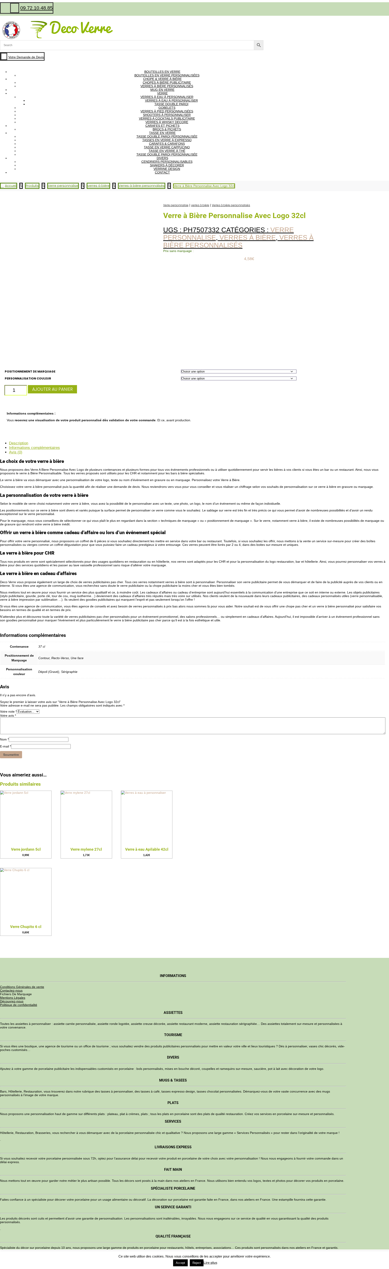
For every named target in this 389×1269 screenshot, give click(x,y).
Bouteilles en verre (162, 72)
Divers (162, 158)
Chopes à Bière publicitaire (167, 82)
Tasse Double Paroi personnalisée (166, 136)
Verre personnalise (175, 205)
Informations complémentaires (34, 448)
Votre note (8, 711)
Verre (162, 93)
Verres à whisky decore (166, 122)
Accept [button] (180, 1263)
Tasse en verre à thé (167, 151)
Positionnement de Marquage (30, 371)
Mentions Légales (12, 997)
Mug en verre (162, 89)
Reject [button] (196, 1263)
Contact (162, 172)
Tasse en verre (162, 133)
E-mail (5, 746)
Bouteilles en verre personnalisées (166, 75)
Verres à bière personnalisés (166, 86)
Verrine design (167, 169)
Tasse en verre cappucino (167, 147)
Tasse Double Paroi (171, 104)
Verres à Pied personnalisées (166, 111)
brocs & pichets (167, 129)
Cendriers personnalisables (166, 161)
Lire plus (210, 1263)
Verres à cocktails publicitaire (167, 118)
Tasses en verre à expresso (167, 140)
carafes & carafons (167, 143)
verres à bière (200, 205)
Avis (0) (15, 452)
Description (18, 443)
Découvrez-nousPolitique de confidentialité (18, 1003)
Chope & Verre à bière (162, 79)
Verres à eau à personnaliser (166, 97)
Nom (4, 739)
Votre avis (8, 715)
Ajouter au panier (52, 389)
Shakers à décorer (167, 165)
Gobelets (166, 107)
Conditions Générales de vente (22, 987)
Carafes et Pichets (162, 125)
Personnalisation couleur (28, 378)
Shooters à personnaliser (167, 115)
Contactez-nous (11, 990)
